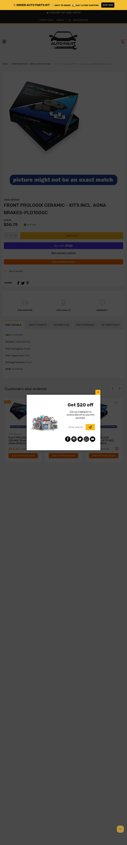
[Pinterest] (86, 439)
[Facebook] (67, 439)
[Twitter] (80, 439)
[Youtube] (92, 439)
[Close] (97, 392)
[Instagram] (74, 439)
